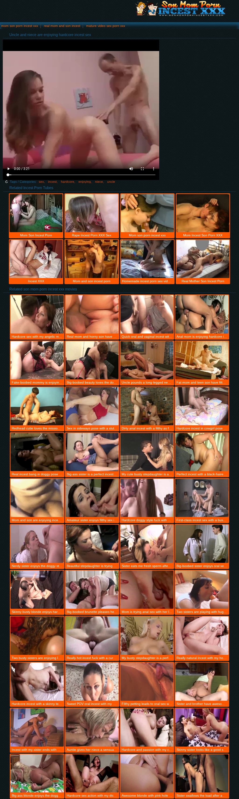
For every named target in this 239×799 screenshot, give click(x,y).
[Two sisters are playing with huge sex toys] (201, 590)
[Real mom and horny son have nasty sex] (92, 314)
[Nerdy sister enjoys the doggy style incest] (37, 544)
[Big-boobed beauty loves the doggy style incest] (92, 360)
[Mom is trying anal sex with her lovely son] (146, 590)
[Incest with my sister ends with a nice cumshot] (37, 727)
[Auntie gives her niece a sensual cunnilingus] (92, 727)
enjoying (84, 181)
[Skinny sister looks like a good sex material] (201, 727)
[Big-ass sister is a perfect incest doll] (92, 452)
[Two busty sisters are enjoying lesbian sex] (37, 635)
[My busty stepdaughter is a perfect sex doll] (146, 635)
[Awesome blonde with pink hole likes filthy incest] (146, 773)
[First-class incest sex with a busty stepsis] (201, 498)
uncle (111, 181)
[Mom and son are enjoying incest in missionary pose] (37, 498)
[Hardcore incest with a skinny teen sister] (37, 682)
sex (41, 181)
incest (52, 181)
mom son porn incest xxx (19, 26)
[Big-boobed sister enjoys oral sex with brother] (201, 544)
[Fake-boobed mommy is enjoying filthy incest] (37, 360)
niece (99, 181)
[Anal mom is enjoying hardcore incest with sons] (201, 314)
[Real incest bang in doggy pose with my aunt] (37, 452)
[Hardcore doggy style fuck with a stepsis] (146, 498)
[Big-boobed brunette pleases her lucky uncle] (92, 590)
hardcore (67, 181)
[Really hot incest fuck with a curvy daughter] (92, 635)
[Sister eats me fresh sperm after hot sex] (146, 544)
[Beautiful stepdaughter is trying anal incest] (92, 544)
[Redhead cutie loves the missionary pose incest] (37, 406)
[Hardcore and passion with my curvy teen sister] (146, 727)
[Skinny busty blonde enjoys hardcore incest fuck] (37, 590)
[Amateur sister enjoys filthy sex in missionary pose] (92, 498)
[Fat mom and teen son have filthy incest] (201, 360)
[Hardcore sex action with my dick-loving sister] (92, 773)
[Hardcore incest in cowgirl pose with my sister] (201, 406)
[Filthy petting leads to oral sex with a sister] (146, 682)
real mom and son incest (62, 26)
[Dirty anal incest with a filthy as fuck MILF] (146, 406)
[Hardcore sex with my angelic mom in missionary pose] (37, 314)
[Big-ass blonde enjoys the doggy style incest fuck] (37, 773)
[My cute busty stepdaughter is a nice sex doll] (146, 452)
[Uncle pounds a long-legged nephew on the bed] (146, 360)
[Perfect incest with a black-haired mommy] (201, 452)
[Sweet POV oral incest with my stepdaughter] (92, 682)
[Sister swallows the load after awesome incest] (201, 773)
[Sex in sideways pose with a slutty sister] (92, 406)
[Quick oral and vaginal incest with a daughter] (146, 314)
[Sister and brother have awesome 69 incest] (201, 682)
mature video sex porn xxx (105, 26)
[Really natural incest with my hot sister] (201, 635)
